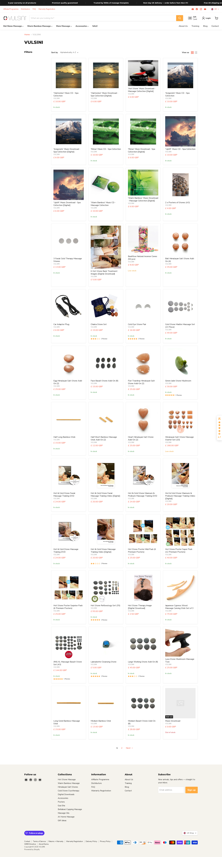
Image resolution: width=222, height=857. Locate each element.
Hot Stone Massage (12, 26)
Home (27, 34)
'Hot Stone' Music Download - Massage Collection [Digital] (141, 90)
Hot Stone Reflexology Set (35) (105, 605)
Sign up (191, 789)
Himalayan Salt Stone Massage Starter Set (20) (179, 438)
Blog (205, 26)
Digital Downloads (66, 794)
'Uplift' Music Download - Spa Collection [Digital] (67, 204)
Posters (61, 802)
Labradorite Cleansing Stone (103, 661)
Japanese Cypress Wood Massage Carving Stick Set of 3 (179, 607)
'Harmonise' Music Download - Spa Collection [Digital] (104, 94)
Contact (215, 26)
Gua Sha (61, 805)
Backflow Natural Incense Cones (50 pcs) (142, 257)
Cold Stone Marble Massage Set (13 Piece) (180, 325)
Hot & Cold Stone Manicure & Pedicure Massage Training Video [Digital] (180, 496)
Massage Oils (63, 813)
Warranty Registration (46, 9)
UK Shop (190, 833)
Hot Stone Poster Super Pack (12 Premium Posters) (178, 550)
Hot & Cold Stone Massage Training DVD (65, 550)
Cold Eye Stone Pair (137, 324)
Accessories (81, 26)
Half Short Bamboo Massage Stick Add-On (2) (104, 438)
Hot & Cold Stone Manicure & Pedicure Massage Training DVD (142, 494)
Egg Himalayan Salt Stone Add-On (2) (67, 382)
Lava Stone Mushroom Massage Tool (179, 660)
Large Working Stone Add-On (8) (143, 661)
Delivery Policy (91, 841)
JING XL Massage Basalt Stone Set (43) (67, 663)
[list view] (196, 52)
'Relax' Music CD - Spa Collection (106, 149)
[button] (219, 428)
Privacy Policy (105, 841)
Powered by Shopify (32, 849)
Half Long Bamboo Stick (64, 437)
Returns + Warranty (56, 841)
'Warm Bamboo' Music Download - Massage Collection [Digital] (143, 199)
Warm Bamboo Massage (39, 26)
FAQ (34, 9)
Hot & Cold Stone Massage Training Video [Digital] (103, 550)
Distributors (25, 9)
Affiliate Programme (10, 9)
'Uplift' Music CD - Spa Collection (180, 149)
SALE (95, 26)
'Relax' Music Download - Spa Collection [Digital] (141, 150)
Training (195, 26)
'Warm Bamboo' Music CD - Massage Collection (103, 204)
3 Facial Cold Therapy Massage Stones (67, 260)
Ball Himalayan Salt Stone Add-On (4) (179, 260)
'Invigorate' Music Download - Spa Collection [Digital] (66, 150)
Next (128, 748)
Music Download (172, 720)
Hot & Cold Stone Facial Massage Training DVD (64, 494)
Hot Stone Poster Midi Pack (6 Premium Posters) (142, 550)
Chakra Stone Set (99, 324)
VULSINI (56, 98)
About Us (183, 26)
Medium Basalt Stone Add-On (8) (141, 722)
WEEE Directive (30, 844)
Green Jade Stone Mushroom (178, 380)
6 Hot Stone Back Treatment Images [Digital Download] (104, 272)
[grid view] (192, 52)
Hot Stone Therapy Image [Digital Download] (140, 607)
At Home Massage (66, 816)
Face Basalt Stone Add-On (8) (104, 380)
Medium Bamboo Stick (101, 720)
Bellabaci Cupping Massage (70, 809)
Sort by (54, 52)
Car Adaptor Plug (61, 324)
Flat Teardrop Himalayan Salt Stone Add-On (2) (141, 382)
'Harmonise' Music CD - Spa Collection (65, 94)
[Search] (179, 18)
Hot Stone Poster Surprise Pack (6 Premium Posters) (68, 607)
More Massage (63, 26)
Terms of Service (39, 841)
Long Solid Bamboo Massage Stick (66, 722)
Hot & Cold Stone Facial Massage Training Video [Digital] (105, 494)
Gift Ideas (62, 820)
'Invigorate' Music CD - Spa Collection (177, 94)
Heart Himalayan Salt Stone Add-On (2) (141, 438)
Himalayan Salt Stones (68, 787)
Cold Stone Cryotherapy (68, 790)
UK (215, 9)
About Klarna (44, 844)
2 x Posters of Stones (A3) (177, 202)
